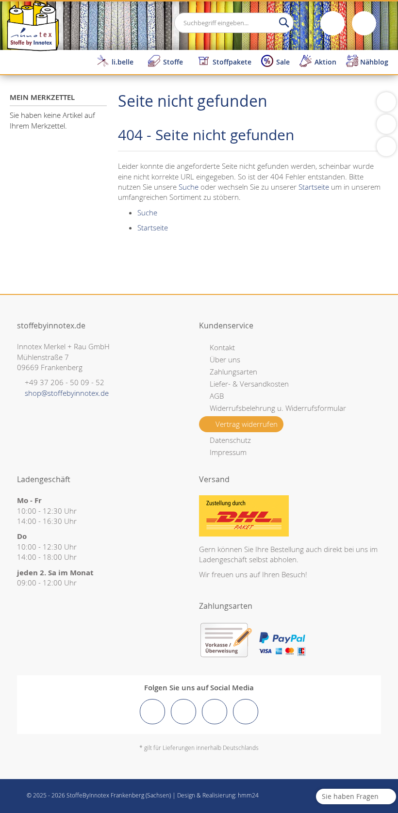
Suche (189, 187)
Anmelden (332, 23)
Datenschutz (230, 440)
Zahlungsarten (233, 371)
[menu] (245, 61)
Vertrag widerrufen (247, 424)
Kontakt (222, 347)
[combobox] (234, 23)
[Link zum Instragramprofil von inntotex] (183, 711)
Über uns (225, 359)
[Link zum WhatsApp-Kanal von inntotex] (245, 711)
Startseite (313, 187)
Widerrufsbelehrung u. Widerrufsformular (278, 408)
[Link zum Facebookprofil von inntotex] (152, 711)
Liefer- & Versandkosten (249, 384)
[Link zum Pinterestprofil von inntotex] (214, 711)
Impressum (228, 452)
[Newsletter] (386, 146)
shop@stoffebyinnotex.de (67, 393)
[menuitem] (117, 61)
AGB (217, 396)
